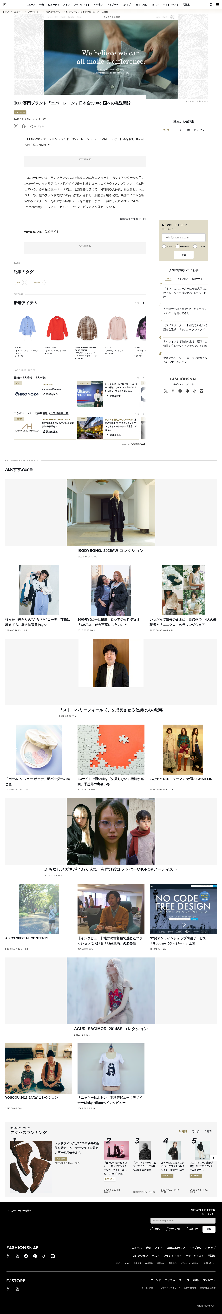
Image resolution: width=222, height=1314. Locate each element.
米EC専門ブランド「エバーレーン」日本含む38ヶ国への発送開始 (77, 12)
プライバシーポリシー (190, 1263)
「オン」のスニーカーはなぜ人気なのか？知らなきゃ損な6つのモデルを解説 (185, 292)
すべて (166, 130)
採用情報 (137, 1263)
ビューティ (53, 4)
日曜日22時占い (176, 1247)
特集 (41, 4)
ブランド (155, 1280)
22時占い (98, 4)
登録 (184, 255)
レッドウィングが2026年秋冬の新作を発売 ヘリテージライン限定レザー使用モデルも (77, 1148)
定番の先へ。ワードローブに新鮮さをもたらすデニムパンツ (185, 360)
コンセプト (208, 1280)
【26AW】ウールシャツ (55, 351)
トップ (6, 12)
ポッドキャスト (171, 4)
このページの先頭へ (21, 1210)
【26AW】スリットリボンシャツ (26, 352)
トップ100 (112, 4)
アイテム (170, 1280)
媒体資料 (149, 1263)
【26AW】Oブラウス (114, 351)
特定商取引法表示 (207, 1288)
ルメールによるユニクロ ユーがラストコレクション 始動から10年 (173, 1166)
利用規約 (172, 1263)
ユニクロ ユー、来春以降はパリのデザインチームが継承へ (201, 1166)
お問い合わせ (209, 1263)
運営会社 (161, 1263)
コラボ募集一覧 (59, 413)
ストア (66, 4)
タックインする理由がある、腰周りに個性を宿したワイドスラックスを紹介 (185, 343)
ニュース (31, 4)
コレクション (141, 4)
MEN (169, 246)
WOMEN (184, 246)
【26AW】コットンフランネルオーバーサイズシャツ (86, 354)
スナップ (126, 4)
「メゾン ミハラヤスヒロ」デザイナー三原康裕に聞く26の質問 (144, 1166)
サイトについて (123, 1263)
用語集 (186, 4)
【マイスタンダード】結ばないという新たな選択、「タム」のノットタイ (185, 327)
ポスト (155, 4)
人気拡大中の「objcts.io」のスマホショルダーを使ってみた (185, 311)
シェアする (39, 126)
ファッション (34, 12)
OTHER (202, 246)
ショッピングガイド (148, 1288)
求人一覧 (40, 377)
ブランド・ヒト (82, 4)
